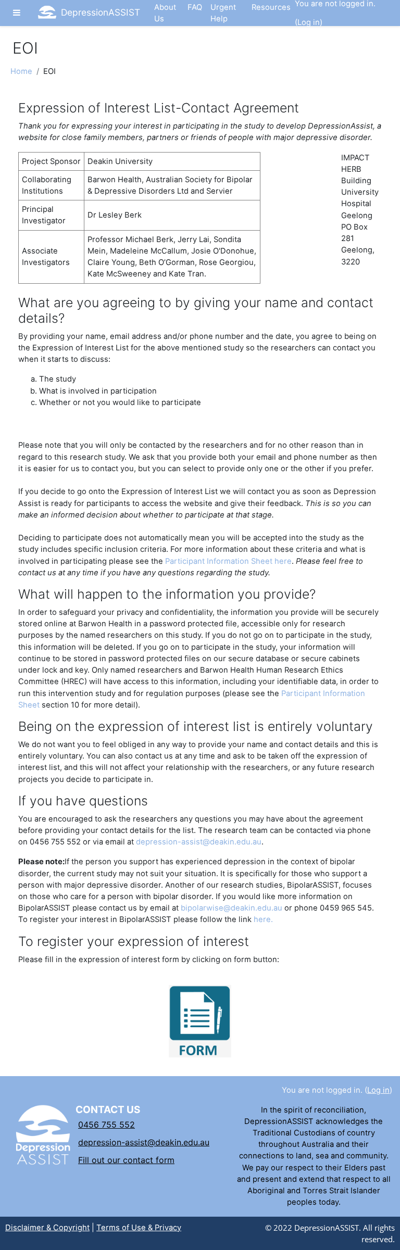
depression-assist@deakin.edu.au (198, 842)
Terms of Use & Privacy (138, 1227)
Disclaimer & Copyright (47, 1227)
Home (21, 71)
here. (263, 919)
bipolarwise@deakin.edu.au (231, 908)
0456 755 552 (106, 1124)
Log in (308, 22)
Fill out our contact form (126, 1160)
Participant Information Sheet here (228, 561)
